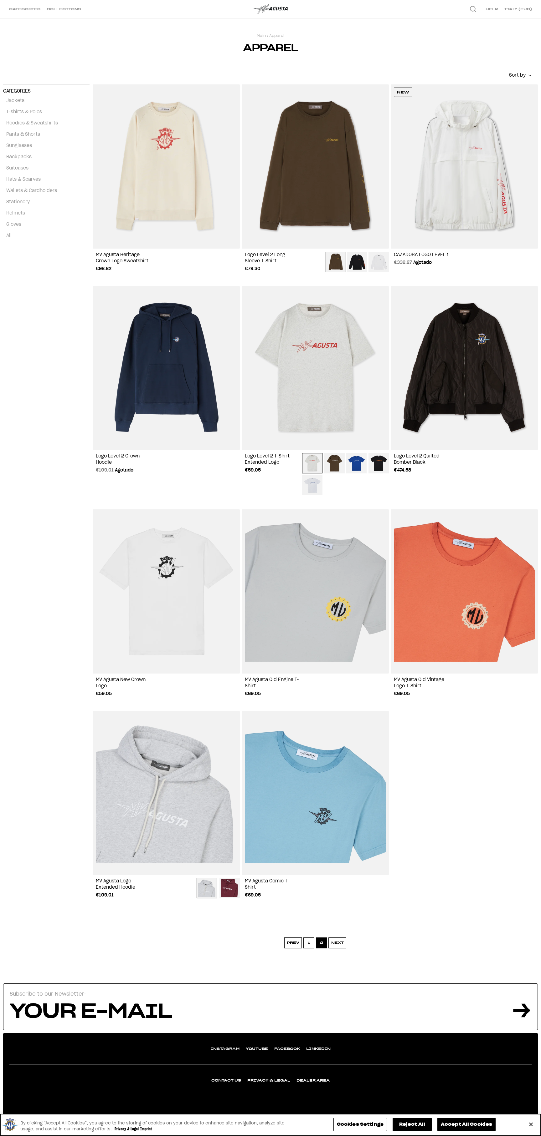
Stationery (18, 201)
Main (261, 35)
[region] (270, 1125)
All (9, 235)
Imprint (146, 1129)
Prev (293, 942)
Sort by (517, 75)
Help (492, 9)
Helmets (15, 213)
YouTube (257, 1048)
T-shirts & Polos (24, 111)
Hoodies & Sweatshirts (32, 123)
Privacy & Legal (268, 1080)
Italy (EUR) (518, 9)
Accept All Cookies (466, 1124)
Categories (24, 9)
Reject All (412, 1124)
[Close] (531, 1124)
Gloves (13, 224)
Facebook (287, 1048)
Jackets (15, 100)
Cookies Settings (360, 1124)
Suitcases (17, 168)
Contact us (226, 1080)
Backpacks (19, 156)
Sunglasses (19, 145)
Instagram (225, 1048)
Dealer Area (313, 1080)
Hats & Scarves (23, 179)
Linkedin (318, 1048)
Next (337, 942)
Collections (64, 9)
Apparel (276, 35)
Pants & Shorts (23, 134)
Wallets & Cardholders (31, 190)
